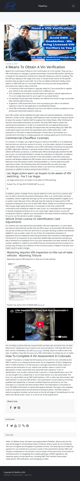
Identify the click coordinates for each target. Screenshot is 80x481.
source (41, 184)
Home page (37, 350)
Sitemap (7, 475)
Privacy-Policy (17, 475)
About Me (9, 435)
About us (28, 475)
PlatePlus (42, 6)
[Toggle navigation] (73, 6)
